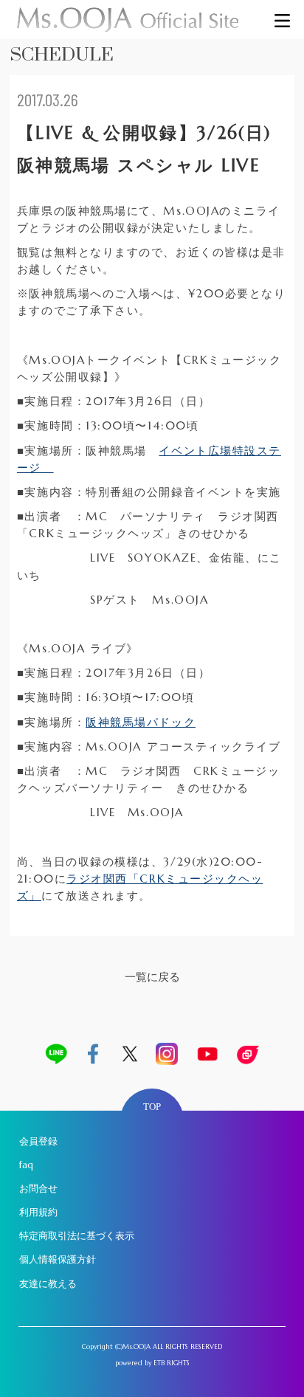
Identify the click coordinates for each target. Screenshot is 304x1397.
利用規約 (38, 1212)
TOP (152, 1107)
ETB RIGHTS (171, 1363)
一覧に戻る (152, 977)
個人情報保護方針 (57, 1259)
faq (26, 1165)
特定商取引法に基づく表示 (76, 1235)
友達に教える (48, 1283)
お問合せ (38, 1188)
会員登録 (38, 1141)
